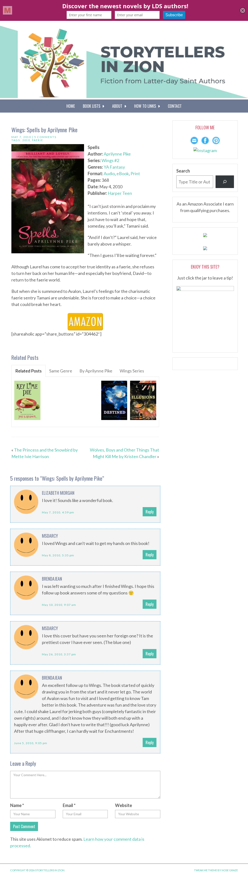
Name (17, 805)
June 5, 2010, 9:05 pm (30, 743)
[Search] (225, 181)
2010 (26, 140)
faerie (37, 140)
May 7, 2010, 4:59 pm (58, 512)
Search (183, 170)
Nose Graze (230, 870)
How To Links (146, 106)
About (118, 106)
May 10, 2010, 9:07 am (59, 605)
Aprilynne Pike (117, 153)
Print (135, 173)
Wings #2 (110, 160)
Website (123, 805)
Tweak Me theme (205, 870)
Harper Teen (120, 193)
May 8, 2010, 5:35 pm (58, 555)
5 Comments (45, 137)
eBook (122, 173)
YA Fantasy (114, 167)
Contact (175, 106)
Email (69, 805)
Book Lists (92, 106)
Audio (109, 173)
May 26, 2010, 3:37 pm (59, 654)
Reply (150, 512)
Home (70, 106)
